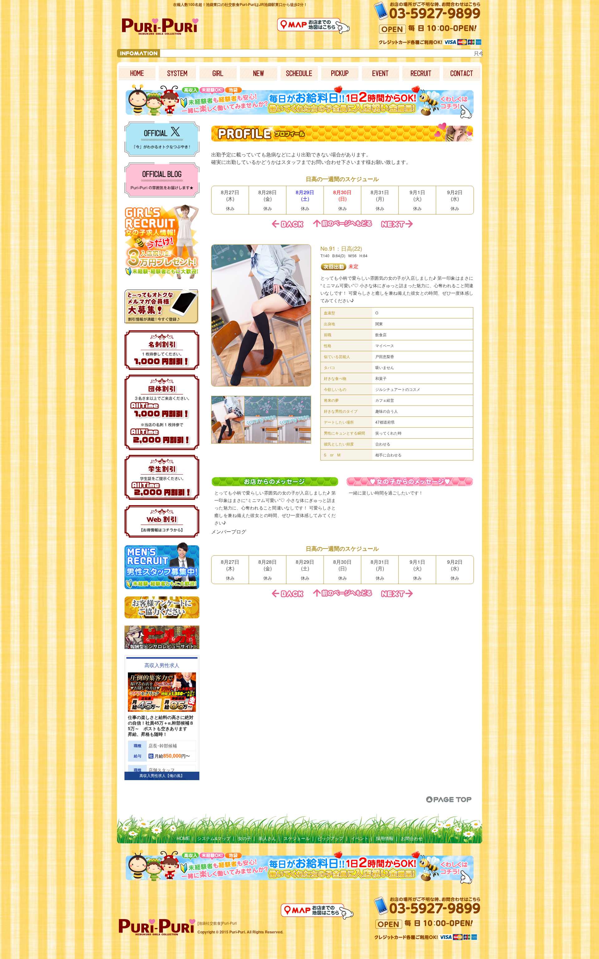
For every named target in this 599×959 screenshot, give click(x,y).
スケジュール (297, 838)
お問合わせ (412, 838)
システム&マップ (214, 838)
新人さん (267, 838)
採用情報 (384, 838)
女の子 (244, 838)
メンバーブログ (228, 531)
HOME (183, 838)
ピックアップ (330, 838)
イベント (359, 838)
